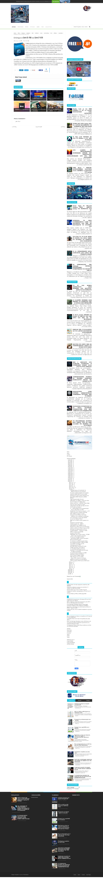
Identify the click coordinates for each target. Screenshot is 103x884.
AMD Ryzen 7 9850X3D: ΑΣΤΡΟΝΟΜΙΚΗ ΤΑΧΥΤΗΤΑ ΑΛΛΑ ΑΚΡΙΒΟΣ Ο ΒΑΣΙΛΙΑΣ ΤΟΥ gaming (82, 170)
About (68, 453)
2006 (70, 573)
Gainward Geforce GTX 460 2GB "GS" (78, 490)
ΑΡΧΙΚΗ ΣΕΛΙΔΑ (70, 644)
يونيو (72, 562)
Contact (68, 454)
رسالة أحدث (14, 126)
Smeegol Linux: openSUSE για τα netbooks (64, 819)
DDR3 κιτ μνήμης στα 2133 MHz (76, 531)
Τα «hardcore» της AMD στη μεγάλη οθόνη (79, 541)
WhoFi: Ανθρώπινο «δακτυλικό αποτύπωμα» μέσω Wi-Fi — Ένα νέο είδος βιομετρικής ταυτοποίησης (79, 602)
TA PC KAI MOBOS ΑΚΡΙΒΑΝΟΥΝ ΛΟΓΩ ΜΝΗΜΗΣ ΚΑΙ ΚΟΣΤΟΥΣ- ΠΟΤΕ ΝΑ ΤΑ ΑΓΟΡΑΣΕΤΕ (82, 288)
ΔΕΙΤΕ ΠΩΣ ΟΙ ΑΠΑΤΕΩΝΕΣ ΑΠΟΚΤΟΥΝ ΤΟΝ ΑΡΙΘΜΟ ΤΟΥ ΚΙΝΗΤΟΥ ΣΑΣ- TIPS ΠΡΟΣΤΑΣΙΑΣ (64, 849)
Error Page (88, 874)
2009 (71, 569)
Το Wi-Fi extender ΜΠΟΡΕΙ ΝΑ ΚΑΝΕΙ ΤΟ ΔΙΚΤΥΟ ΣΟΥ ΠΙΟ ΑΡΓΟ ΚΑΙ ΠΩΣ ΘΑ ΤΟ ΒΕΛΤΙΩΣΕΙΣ (82, 317)
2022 (71, 465)
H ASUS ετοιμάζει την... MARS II (77, 523)
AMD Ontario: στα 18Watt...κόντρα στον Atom (79, 500)
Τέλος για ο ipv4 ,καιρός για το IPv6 (77, 504)
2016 (71, 473)
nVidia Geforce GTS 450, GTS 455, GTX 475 (79, 505)
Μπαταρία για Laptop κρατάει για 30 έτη (78, 529)
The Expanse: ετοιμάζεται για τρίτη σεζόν (63, 842)
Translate (77, 788)
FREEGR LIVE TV (70, 639)
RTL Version (69, 456)
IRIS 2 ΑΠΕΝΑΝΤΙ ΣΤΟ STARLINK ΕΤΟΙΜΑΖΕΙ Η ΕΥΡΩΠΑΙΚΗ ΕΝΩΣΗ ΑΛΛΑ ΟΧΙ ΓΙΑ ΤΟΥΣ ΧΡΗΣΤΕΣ (82, 364)
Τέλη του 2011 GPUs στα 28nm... (77, 509)
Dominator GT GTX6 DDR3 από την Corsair (79, 550)
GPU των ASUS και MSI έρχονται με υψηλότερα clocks (63, 805)
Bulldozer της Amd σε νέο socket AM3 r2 (78, 559)
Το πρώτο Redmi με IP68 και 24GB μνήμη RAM (76, 593)
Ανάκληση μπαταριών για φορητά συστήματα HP (63, 798)
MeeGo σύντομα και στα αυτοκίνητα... (78, 491)
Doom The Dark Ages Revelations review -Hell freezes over (79, 621)
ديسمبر (72, 482)
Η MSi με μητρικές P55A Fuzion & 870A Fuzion (79, 560)
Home (68, 451)
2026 (71, 460)
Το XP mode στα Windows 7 (76, 507)
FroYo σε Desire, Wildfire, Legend (77, 555)
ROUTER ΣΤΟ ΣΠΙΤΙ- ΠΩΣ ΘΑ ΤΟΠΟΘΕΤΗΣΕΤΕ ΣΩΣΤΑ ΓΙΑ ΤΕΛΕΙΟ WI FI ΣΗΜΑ (82, 346)
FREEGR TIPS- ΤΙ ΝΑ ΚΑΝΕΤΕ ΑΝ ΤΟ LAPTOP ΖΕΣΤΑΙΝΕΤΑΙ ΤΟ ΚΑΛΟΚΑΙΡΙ (82, 331)
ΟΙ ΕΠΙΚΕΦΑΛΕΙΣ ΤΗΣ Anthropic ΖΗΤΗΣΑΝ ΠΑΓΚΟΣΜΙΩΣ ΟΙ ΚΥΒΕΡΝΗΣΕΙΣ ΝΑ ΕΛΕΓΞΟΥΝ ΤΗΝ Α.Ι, (82, 267)
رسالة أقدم (63, 126)
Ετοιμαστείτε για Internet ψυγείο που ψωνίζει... (63, 812)
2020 (71, 467)
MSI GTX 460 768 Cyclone (75, 539)
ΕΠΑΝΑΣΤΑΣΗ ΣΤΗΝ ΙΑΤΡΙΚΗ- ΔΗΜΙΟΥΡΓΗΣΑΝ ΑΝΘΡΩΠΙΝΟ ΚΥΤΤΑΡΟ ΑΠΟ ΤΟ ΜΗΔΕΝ (82, 394)
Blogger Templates (15, 874)
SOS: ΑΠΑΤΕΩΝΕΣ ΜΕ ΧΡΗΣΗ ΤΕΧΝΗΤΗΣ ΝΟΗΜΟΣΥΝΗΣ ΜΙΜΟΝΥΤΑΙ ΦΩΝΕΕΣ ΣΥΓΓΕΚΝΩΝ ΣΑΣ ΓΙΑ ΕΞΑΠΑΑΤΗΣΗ (23, 808)
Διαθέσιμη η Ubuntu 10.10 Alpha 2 (77, 554)
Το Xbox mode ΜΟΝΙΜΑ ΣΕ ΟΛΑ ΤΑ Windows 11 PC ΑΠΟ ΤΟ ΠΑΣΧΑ (82, 138)
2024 (71, 462)
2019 (71, 469)
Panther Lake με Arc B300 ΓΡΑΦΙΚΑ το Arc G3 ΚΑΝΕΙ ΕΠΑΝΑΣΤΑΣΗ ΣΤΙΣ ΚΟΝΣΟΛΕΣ (82, 111)
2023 (71, 464)
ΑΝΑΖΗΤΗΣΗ (48, 27)
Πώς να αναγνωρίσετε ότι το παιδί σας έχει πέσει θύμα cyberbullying (64, 835)
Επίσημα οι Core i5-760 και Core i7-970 (78, 514)
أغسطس (72, 487)
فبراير (72, 567)
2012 (71, 478)
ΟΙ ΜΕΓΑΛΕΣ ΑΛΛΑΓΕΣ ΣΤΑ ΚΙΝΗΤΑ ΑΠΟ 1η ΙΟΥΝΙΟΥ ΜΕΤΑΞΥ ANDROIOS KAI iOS (64, 857)
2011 (71, 479)
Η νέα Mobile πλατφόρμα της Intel (77, 543)
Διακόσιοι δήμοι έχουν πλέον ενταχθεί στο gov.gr (77, 589)
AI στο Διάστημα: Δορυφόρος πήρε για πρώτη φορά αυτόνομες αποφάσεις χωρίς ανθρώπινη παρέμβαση (77, 605)
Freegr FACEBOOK (71, 642)
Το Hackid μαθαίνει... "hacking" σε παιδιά (78, 530)
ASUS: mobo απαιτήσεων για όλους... (78, 535)
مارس (72, 565)
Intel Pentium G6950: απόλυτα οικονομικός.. (79, 538)
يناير (72, 568)
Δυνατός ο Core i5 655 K (75, 533)
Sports (68, 634)
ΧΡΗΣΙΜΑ (32, 27)
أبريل (72, 564)
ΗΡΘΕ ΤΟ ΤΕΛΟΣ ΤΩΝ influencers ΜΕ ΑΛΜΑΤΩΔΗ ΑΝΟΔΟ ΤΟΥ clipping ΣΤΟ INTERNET (23, 799)
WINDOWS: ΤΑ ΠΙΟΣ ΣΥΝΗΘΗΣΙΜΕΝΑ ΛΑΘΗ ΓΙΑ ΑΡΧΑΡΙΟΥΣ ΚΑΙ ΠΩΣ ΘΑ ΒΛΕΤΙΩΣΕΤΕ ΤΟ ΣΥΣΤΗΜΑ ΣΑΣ (82, 223)
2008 (71, 571)
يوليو (72, 489)
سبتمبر (72, 486)
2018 (71, 470)
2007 (71, 572)
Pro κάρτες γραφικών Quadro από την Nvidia (79, 492)
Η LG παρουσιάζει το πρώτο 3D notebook (78, 517)
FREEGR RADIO (20, 27)
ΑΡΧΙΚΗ (14, 27)
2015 (71, 474)
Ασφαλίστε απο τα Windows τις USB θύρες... (79, 516)
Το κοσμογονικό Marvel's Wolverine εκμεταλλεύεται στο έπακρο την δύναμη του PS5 (78, 623)
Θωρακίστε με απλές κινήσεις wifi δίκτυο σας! (79, 495)
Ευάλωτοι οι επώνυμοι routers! (76, 522)
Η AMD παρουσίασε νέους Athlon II (77, 547)
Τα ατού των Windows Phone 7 (76, 518)
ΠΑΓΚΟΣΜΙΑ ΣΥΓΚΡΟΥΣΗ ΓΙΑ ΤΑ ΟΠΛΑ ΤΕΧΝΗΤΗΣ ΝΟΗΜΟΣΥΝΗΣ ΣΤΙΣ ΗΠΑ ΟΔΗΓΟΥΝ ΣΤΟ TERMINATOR (82, 408)
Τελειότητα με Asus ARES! (75, 545)
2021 (71, 466)
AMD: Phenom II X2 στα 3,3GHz (77, 556)
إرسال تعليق (17, 121)
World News (69, 630)
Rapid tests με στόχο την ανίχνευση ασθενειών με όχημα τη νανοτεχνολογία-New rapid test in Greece (63, 827)
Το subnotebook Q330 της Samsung (77, 548)
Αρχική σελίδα (70, 578)
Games (38, 27)
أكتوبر (72, 485)
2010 (71, 481)
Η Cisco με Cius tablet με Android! (77, 537)
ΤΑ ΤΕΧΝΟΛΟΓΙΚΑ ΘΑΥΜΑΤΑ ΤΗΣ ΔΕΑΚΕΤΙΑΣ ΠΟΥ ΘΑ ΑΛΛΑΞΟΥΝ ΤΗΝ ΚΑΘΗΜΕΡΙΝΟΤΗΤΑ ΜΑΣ (64, 865)
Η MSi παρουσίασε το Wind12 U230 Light (78, 512)
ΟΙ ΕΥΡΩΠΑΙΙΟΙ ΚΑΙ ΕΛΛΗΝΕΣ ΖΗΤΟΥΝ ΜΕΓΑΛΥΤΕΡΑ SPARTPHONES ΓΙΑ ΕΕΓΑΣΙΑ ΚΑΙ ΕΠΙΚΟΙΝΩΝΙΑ (36, 1)
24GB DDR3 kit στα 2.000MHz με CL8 (78, 525)
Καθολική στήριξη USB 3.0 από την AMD (78, 494)
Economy (69, 633)
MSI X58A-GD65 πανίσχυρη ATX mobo (78, 546)
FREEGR (26, 27)
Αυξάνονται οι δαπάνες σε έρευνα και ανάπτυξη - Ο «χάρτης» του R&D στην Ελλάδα (77, 588)
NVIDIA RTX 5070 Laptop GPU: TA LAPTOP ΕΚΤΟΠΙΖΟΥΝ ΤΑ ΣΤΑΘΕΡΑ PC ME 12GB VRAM (82, 125)
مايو (71, 563)
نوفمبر (72, 483)
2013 (71, 477)
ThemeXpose (25, 874)
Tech (42, 27)
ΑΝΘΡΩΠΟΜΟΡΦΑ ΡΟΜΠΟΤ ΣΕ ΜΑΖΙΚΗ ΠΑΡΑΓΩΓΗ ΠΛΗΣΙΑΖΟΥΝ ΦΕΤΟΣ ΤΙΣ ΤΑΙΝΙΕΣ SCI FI (82, 379)
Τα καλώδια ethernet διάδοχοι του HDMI (78, 552)
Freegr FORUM (70, 641)
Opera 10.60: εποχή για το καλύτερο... (78, 558)
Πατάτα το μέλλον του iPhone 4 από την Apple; (79, 527)
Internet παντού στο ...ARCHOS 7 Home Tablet (79, 503)
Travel (68, 637)
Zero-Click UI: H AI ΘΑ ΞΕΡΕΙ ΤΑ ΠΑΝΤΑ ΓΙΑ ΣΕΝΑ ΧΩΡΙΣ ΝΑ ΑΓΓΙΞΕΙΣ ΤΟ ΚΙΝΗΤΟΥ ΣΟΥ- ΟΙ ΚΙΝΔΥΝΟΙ (82, 239)
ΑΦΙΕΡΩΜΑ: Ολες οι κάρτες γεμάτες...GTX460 (79, 534)
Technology (69, 631)
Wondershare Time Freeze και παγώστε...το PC (80, 511)
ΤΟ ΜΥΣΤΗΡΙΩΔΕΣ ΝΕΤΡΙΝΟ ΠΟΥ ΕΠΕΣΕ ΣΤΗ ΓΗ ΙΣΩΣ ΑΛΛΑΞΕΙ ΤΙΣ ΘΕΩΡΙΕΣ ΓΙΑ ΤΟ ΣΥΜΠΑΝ (82, 423)
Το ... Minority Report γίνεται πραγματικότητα (79, 508)
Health (68, 635)
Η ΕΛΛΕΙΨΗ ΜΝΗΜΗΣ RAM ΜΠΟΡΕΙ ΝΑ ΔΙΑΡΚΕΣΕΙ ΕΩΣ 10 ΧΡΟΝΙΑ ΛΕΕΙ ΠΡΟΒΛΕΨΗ (82, 301)
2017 (71, 471)
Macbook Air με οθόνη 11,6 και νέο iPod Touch (79, 526)
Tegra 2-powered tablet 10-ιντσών (77, 499)
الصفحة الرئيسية (39, 126)
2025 (71, 461)
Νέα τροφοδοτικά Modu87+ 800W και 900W (79, 542)
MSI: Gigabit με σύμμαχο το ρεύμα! (77, 513)
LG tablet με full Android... (75, 551)
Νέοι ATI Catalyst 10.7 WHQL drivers (77, 501)
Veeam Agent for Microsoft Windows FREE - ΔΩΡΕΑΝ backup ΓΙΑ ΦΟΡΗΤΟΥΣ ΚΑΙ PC (82, 208)
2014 (71, 475)
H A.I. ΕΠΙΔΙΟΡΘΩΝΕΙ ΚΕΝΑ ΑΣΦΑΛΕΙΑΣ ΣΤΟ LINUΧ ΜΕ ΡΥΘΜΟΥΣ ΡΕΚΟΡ (82, 253)
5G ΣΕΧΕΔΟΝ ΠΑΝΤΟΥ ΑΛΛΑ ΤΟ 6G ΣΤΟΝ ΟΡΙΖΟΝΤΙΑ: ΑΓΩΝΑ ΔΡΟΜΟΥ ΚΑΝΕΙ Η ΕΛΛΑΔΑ (23, 817)
